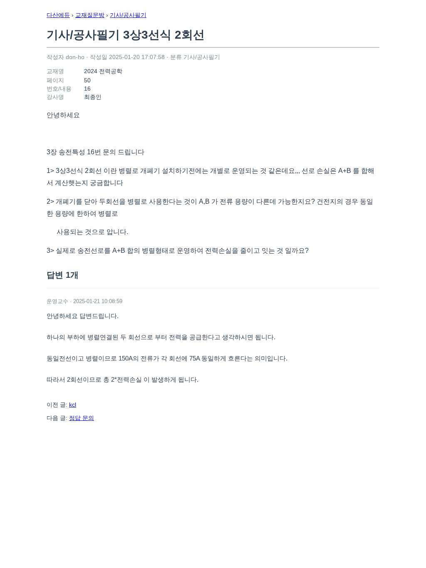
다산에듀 (58, 15)
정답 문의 (81, 418)
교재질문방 (89, 15)
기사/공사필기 (128, 15)
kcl (72, 404)
